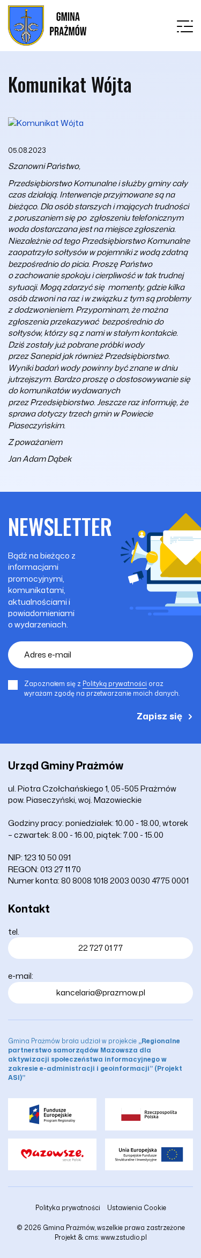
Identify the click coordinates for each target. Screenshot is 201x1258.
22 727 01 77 (100, 947)
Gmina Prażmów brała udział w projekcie (95, 1059)
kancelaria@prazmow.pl (100, 992)
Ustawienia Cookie (136, 1207)
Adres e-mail (47, 654)
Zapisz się (159, 715)
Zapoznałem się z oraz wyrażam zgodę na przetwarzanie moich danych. (102, 688)
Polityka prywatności (67, 1207)
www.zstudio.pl (124, 1237)
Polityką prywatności (115, 683)
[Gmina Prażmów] (47, 25)
